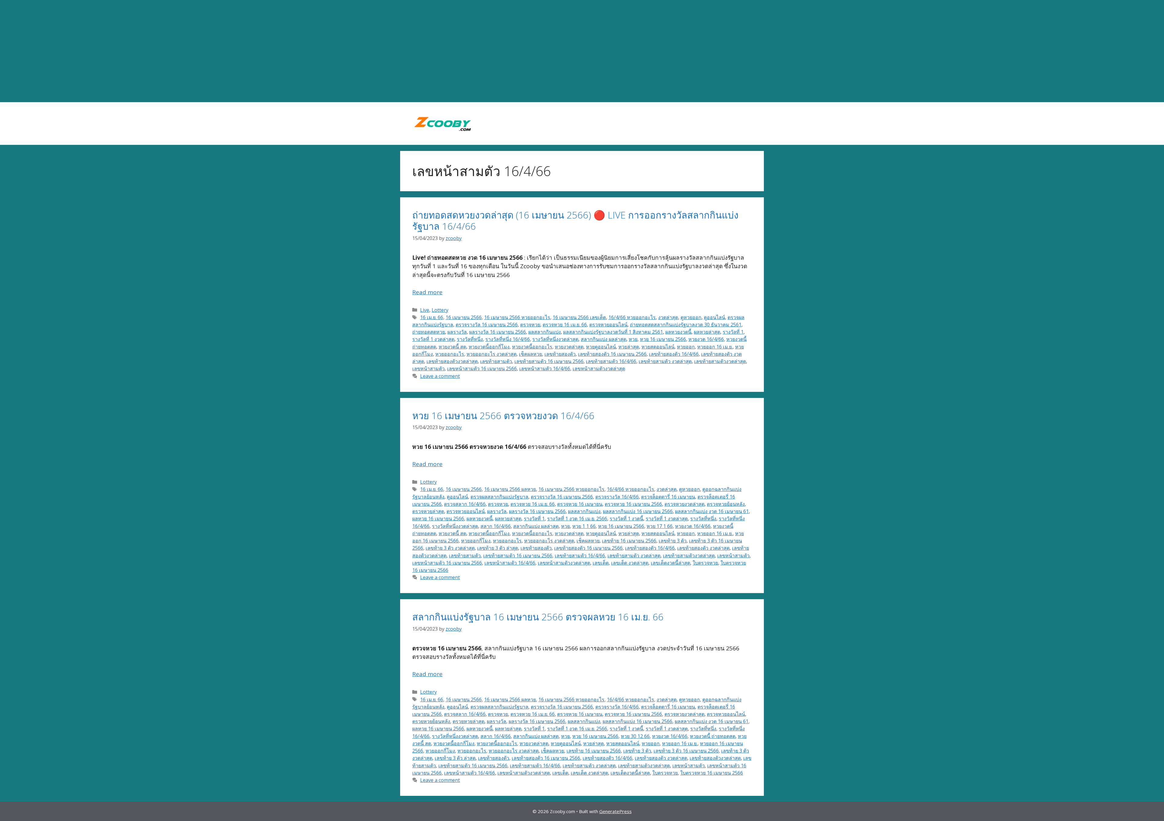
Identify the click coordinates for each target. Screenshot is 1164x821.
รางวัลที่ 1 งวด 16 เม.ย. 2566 (577, 518)
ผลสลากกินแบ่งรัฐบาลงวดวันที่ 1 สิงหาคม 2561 (613, 332)
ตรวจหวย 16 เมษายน (579, 504)
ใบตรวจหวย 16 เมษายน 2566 (711, 772)
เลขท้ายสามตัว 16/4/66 (611, 361)
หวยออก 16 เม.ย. (715, 346)
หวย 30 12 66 (635, 736)
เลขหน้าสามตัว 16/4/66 (544, 368)
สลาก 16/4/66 (495, 526)
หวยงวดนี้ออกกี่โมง (489, 346)
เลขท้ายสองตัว (560, 354)
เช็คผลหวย (530, 354)
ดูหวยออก (691, 317)
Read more (427, 292)
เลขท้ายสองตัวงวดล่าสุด (452, 361)
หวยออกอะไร (449, 354)
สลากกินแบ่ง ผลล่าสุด (603, 339)
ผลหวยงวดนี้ (678, 332)
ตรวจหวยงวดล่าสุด (684, 504)
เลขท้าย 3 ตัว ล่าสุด (497, 548)
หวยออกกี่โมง (475, 540)
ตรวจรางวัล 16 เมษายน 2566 (487, 324)
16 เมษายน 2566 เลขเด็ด (579, 317)
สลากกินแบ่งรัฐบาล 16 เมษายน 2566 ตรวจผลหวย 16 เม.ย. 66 (538, 616)
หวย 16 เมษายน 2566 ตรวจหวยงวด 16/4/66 (503, 415)
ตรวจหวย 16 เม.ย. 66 (565, 324)
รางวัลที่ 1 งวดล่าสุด (433, 339)
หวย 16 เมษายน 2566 (663, 339)
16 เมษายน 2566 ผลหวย (510, 489)
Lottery (440, 310)
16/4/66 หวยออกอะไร (632, 317)
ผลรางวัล (457, 332)
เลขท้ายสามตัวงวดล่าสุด (720, 361)
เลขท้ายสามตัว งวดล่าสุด (665, 361)
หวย (633, 339)
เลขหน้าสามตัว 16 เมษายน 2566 (482, 368)
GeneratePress (615, 811)
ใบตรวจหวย (705, 562)
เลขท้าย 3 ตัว (673, 540)
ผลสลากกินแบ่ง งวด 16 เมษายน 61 (712, 511)
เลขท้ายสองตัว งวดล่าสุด (703, 548)
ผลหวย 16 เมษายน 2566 (438, 518)
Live (424, 310)
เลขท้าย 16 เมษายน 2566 (629, 540)
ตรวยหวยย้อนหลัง (431, 721)
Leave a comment (440, 376)
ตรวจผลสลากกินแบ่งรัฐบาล (499, 496)
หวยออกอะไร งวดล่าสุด (492, 354)
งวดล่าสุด (668, 317)
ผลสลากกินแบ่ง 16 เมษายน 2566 (638, 511)
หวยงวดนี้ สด (452, 346)
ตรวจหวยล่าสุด (428, 511)
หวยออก (686, 346)
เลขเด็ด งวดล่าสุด (629, 562)
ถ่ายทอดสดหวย (428, 332)
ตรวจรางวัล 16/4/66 (617, 496)
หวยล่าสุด (628, 346)
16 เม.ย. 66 (431, 317)
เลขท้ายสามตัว (496, 361)
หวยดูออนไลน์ (601, 346)
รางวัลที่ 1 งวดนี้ (626, 518)
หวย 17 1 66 (660, 526)
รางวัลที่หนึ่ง (470, 339)
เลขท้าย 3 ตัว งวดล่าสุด (450, 548)
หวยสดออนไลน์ (657, 346)
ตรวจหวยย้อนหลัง (726, 504)
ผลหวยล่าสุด (707, 332)
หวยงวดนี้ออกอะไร (532, 346)
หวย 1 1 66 (584, 526)
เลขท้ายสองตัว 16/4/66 (674, 354)
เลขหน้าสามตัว (428, 368)
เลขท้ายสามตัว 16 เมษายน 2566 (549, 361)
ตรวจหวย (530, 324)
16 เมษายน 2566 (464, 317)
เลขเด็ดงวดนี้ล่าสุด (670, 562)
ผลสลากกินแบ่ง (544, 332)
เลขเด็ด (601, 562)
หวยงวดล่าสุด (569, 346)
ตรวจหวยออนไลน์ (608, 324)
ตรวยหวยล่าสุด (468, 721)
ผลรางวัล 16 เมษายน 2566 (497, 332)
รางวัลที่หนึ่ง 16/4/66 (507, 339)
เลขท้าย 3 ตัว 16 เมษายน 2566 (686, 750)
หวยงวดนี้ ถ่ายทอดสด (712, 736)
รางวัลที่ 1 (733, 332)
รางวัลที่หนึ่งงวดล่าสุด (555, 339)
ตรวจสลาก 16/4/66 (465, 504)
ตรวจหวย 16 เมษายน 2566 (633, 504)
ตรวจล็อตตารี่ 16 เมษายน (668, 496)
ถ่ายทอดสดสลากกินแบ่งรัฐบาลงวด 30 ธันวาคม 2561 (685, 324)
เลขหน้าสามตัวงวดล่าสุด (599, 368)
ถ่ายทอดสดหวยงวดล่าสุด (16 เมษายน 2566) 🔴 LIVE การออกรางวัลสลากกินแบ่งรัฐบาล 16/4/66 (575, 220)
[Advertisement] (582, 51)
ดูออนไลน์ (714, 317)
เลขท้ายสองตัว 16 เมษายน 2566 (612, 354)
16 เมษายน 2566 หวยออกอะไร (517, 317)
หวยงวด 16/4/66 (706, 339)
